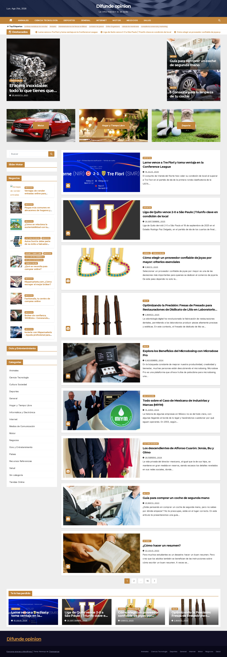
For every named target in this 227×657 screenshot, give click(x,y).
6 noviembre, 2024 (154, 360)
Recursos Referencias (34, 260)
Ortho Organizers (113, 26)
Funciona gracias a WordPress (19, 651)
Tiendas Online (16, 80)
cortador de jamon (96, 26)
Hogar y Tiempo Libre (33, 253)
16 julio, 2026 (152, 172)
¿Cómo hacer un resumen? (162, 545)
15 (147, 581)
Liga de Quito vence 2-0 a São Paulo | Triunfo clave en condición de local (86, 615)
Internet (101, 20)
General (86, 20)
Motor (117, 20)
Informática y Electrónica (22, 412)
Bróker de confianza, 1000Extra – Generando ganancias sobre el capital (38, 318)
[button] (219, 20)
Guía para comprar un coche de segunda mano (193, 63)
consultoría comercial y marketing (154, 26)
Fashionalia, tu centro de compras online (37, 300)
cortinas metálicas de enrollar (35, 26)
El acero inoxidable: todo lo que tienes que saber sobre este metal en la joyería (31, 93)
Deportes (69, 20)
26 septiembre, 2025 (155, 221)
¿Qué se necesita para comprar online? (36, 267)
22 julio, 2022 (152, 551)
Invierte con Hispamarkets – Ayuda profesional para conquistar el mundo (38, 335)
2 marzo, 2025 (152, 315)
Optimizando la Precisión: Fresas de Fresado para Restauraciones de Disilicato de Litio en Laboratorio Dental (179, 310)
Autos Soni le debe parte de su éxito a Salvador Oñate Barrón (37, 244)
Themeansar (54, 651)
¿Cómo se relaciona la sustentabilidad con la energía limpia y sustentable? (36, 228)
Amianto (53, 26)
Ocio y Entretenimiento (34, 257)
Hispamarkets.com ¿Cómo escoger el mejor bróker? (38, 283)
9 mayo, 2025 (151, 267)
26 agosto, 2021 (20, 95)
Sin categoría (16, 475)
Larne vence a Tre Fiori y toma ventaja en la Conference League (30, 615)
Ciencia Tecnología (46, 20)
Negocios (132, 20)
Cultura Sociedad (32, 238)
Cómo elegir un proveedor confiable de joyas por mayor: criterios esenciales (138, 615)
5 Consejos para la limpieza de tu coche (191, 94)
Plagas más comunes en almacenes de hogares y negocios (37, 210)
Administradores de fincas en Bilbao (73, 26)
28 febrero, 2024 (153, 458)
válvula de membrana (130, 26)
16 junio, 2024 (152, 410)
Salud (147, 20)
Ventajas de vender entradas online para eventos (35, 194)
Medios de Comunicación (22, 426)
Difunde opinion (113, 6)
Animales (23, 20)
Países (12, 454)
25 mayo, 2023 (152, 503)
